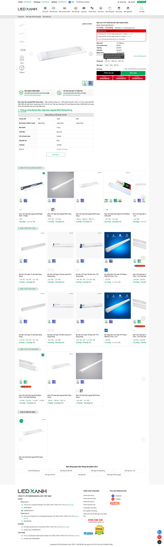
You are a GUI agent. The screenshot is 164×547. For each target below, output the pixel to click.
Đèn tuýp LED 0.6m (27, 289)
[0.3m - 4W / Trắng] (20, 269)
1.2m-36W (35, 400)
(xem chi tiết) (130, 33)
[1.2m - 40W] (106, 209)
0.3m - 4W (22, 279)
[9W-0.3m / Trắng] (77, 209)
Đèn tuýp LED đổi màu (29, 349)
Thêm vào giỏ (109, 73)
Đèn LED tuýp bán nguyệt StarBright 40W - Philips (30, 215)
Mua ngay (133, 73)
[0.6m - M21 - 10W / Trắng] (77, 269)
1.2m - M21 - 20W (91, 279)
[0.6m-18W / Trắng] (134, 269)
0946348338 (27, 2)
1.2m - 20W (57, 279)
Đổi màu (116, 65)
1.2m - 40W (107, 219)
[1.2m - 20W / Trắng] (52, 269)
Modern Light (67, 544)
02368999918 (62, 2)
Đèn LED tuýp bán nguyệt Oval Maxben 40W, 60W (117, 215)
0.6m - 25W (51, 219)
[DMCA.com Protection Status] (99, 530)
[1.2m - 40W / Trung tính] (134, 209)
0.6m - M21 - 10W (81, 279)
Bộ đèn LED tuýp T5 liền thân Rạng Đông (30, 275)
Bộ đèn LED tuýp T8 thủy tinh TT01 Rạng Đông (87, 275)
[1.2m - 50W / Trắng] (52, 209)
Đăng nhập (123, 2)
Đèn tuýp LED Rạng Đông (98, 470)
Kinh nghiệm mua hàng (90, 511)
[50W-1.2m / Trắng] (85, 209)
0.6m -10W (50, 279)
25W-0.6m (114, 61)
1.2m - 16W (35, 279)
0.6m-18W (136, 279)
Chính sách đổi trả (88, 495)
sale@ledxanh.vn (29, 510)
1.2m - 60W (114, 219)
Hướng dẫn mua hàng (89, 508)
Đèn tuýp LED (47, 16)
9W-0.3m (107, 61)
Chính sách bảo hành (89, 498)
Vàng (111, 65)
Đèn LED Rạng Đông (34, 470)
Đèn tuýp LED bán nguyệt (33, 16)
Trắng (106, 65)
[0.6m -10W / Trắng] (49, 269)
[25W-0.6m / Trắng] (81, 209)
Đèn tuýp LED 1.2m (27, 228)
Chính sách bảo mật (89, 504)
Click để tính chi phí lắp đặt (72, 95)
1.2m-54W (41, 400)
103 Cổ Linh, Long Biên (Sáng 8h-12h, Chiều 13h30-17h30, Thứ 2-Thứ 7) (49, 505)
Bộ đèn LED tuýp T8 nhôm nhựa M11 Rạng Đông (59, 275)
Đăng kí (132, 2)
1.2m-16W (107, 279)
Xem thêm (55, 155)
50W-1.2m (121, 61)
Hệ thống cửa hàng (83, 2)
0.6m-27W (142, 279)
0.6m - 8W (28, 279)
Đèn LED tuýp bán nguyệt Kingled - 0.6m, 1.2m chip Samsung (30, 396)
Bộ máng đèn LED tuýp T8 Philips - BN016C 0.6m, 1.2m (116, 275)
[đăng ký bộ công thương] (88, 534)
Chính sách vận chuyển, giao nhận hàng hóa (95, 515)
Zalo (72, 2)
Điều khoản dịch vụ (88, 501)
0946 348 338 (95, 520)
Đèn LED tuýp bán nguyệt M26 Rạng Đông (88, 215)
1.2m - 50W (58, 219)
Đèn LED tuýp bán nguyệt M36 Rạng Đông (59, 215)
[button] (91, 54)
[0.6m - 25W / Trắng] (49, 209)
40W (21, 219)
